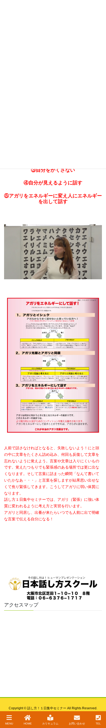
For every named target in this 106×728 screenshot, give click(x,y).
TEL (98, 723)
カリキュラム (50, 723)
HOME (28, 723)
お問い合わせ (77, 723)
